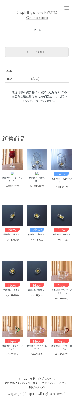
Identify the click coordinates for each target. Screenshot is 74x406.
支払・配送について (43, 378)
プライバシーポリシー (55, 383)
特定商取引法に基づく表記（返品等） (36, 92)
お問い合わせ (37, 387)
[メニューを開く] (66, 7)
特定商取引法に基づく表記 (21, 383)
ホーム (37, 29)
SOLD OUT (36, 52)
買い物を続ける (45, 101)
